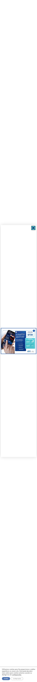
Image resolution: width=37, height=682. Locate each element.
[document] (18, 341)
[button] (33, 228)
